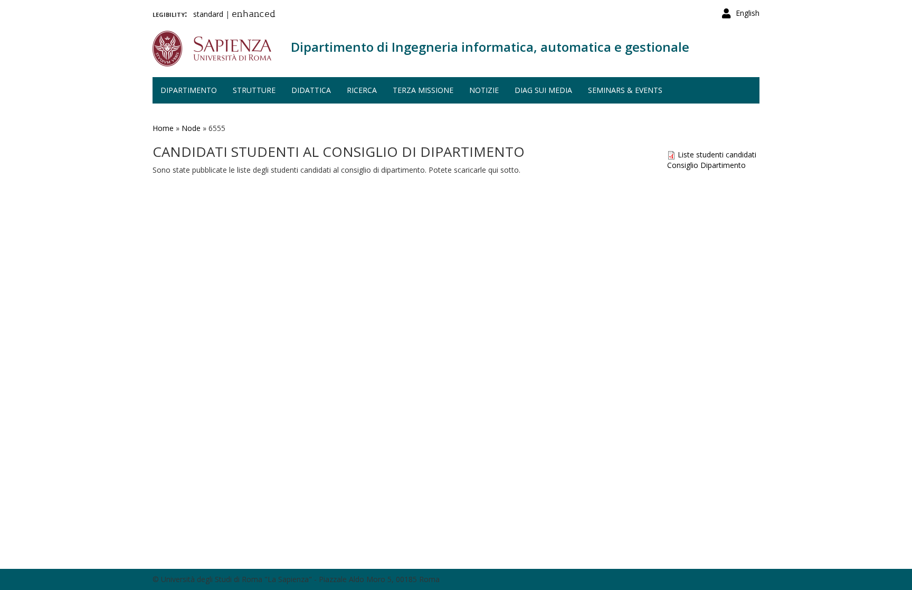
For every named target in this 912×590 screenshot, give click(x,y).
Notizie (484, 90)
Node (191, 128)
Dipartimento (188, 90)
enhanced (254, 15)
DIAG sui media (543, 90)
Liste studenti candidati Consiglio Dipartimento (711, 159)
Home (163, 128)
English (747, 13)
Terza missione (423, 90)
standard (208, 14)
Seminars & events (625, 90)
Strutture (254, 90)
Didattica (311, 90)
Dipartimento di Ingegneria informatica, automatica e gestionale (490, 46)
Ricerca (362, 90)
